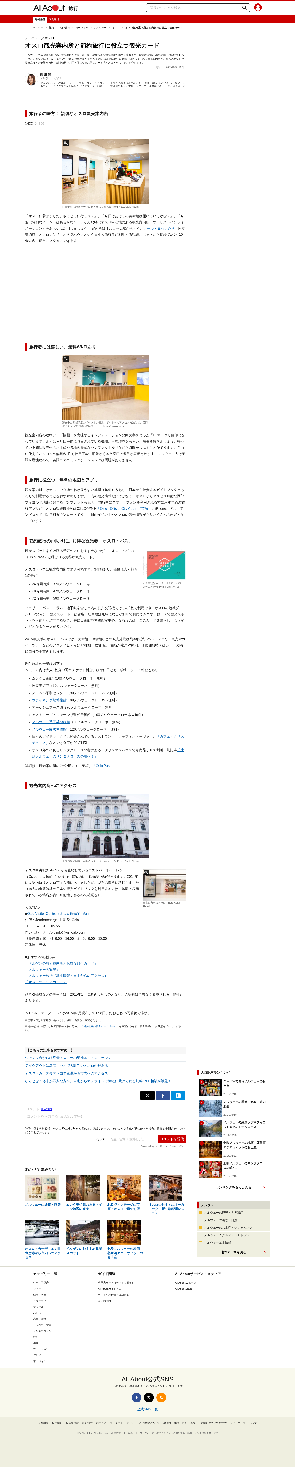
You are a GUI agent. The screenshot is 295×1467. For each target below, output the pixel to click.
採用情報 (57, 1423)
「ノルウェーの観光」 (42, 969)
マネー (37, 1288)
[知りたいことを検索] (244, 7)
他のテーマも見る (233, 1252)
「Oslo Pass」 (103, 766)
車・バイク (39, 1361)
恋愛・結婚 (39, 1318)
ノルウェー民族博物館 (49, 729)
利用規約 (101, 1423)
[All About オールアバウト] (49, 8)
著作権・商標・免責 (175, 1423)
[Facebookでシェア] (163, 1095)
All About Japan (184, 1288)
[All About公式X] (149, 1397)
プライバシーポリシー (123, 1423)
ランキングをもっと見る (233, 1187)
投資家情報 (72, 1423)
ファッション (41, 1349)
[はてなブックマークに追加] (178, 1095)
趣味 (35, 1343)
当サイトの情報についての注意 (208, 1423)
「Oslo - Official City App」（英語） (124, 508)
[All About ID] (258, 7)
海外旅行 (40, 19)
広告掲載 (87, 1423)
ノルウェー (100, 27)
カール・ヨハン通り (158, 228)
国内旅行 (54, 19)
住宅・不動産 (41, 1282)
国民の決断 (104, 1300)
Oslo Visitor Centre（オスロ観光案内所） (59, 913)
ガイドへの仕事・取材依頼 (113, 1294)
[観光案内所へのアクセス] (105, 826)
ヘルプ (253, 1423)
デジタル (38, 1306)
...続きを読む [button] (178, 86)
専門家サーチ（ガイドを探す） (116, 1282)
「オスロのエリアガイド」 (46, 982)
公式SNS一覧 (147, 1409)
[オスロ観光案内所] (105, 171)
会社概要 (43, 1423)
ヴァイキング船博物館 (49, 700)
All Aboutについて (149, 1423)
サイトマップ (238, 1423)
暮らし (37, 1312)
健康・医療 (39, 1294)
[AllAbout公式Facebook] (136, 1397)
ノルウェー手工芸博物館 (51, 722)
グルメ (37, 1355)
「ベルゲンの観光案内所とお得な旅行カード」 (61, 963)
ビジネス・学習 (42, 1325)
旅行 (73, 8)
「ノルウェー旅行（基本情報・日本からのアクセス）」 (68, 975)
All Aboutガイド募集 (109, 1288)
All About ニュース (185, 1282)
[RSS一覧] (161, 1397)
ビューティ (39, 1300)
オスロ (116, 27)
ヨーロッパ (81, 27)
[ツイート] (147, 1095)
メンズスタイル (42, 1331)
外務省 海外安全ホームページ (99, 1026)
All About (38, 27)
